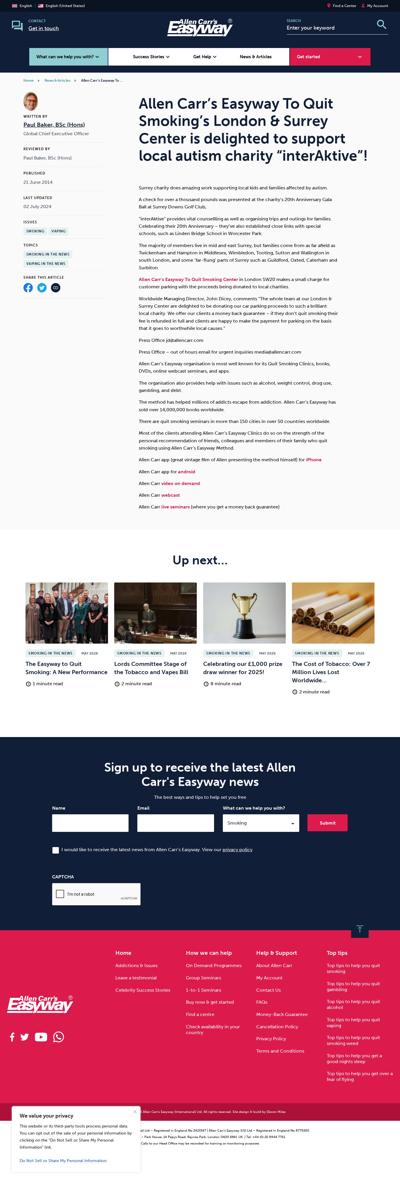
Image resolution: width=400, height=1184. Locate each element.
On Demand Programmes (214, 965)
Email (143, 808)
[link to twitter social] (24, 1037)
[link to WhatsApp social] (58, 1037)
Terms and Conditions (280, 1051)
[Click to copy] (55, 289)
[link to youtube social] (41, 1037)
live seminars (175, 507)
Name (58, 808)
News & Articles (256, 56)
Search (294, 21)
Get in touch (43, 28)
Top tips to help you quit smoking (353, 968)
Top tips (337, 953)
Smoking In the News (48, 254)
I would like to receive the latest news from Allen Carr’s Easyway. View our (156, 849)
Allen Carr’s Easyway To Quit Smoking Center (188, 279)
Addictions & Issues (136, 965)
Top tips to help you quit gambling (353, 986)
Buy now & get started (210, 1002)
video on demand (180, 483)
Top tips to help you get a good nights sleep (354, 1058)
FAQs (261, 1002)
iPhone (314, 459)
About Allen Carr (274, 965)
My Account (269, 978)
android (186, 471)
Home (28, 80)
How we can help (209, 953)
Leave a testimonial (136, 978)
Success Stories (152, 56)
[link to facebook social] (12, 1037)
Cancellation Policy (277, 1026)
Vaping (59, 231)
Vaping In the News (46, 264)
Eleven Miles (276, 1112)
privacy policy (237, 849)
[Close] (135, 1111)
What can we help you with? (254, 808)
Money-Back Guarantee (282, 1014)
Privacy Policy (271, 1038)
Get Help (205, 56)
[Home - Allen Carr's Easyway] (200, 32)
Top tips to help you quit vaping (353, 1022)
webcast (170, 495)
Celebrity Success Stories (142, 990)
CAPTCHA (63, 877)
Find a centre (200, 1014)
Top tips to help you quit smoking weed (353, 1040)
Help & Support (276, 953)
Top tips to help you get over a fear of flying (360, 1076)
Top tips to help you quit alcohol (353, 1004)
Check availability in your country (213, 1029)
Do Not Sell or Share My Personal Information (63, 1160)
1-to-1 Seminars (203, 990)
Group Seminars (203, 978)
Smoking (35, 231)
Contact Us (268, 990)
